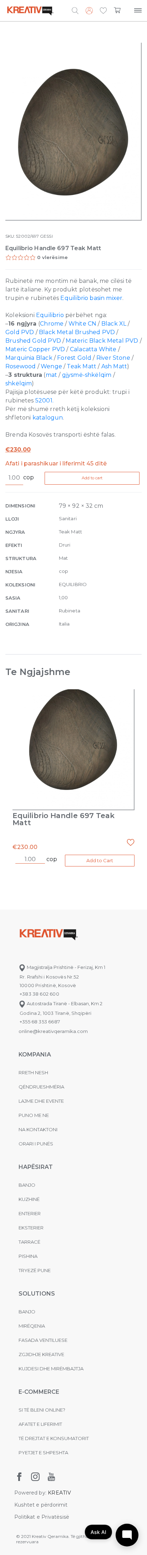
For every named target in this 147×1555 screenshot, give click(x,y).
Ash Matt (114, 366)
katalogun (47, 417)
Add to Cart (99, 860)
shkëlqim (18, 383)
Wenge (51, 366)
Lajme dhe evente (41, 1101)
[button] (103, 11)
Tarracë (29, 1242)
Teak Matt (81, 366)
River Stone (113, 357)
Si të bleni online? (42, 1410)
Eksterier (31, 1227)
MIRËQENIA (32, 1326)
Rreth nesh (33, 1072)
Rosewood (20, 366)
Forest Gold (74, 357)
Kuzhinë (29, 1199)
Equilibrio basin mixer (91, 298)
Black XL (113, 323)
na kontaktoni (38, 1129)
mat (52, 374)
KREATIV (59, 1493)
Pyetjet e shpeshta (43, 1452)
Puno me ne (34, 1115)
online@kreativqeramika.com (53, 1031)
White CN (82, 323)
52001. (44, 400)
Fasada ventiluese (43, 1340)
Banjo (27, 1185)
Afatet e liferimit (40, 1424)
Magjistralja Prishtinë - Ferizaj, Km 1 (65, 967)
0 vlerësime (52, 257)
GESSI (46, 236)
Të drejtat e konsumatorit (54, 1438)
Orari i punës (36, 1144)
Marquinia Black (28, 357)
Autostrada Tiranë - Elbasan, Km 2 (64, 1003)
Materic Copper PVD (35, 349)
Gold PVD (19, 332)
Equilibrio (50, 315)
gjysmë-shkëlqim (87, 374)
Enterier (30, 1213)
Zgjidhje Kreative (41, 1354)
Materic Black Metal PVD (102, 340)
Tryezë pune (35, 1270)
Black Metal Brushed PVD (77, 332)
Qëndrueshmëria (41, 1087)
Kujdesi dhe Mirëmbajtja (51, 1368)
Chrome (52, 323)
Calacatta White (93, 349)
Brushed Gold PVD (33, 340)
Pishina (28, 1256)
